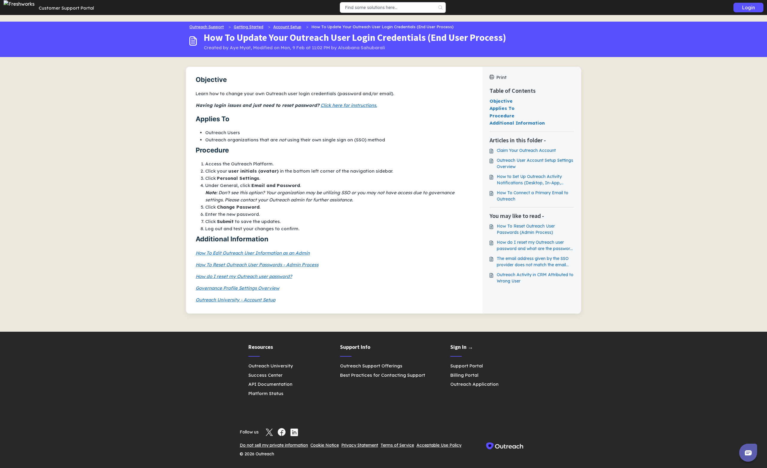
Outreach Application (474, 384)
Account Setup (287, 26)
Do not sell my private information (274, 445)
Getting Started (248, 26)
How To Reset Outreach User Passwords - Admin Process (257, 264)
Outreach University (270, 366)
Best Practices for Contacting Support (382, 375)
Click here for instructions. (349, 105)
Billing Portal (464, 375)
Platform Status (265, 393)
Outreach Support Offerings (371, 366)
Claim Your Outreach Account (526, 150)
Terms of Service (397, 445)
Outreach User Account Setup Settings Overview (535, 163)
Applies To (502, 108)
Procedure (502, 116)
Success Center (265, 375)
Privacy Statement (359, 445)
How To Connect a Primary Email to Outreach (532, 196)
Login (748, 8)
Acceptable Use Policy (438, 445)
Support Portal (466, 366)
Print (501, 77)
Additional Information (517, 123)
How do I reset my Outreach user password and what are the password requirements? (535, 246)
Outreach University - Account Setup (235, 300)
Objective (501, 101)
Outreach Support (206, 26)
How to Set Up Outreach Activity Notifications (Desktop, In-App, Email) (529, 180)
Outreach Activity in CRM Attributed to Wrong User (535, 278)
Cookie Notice (324, 445)
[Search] (440, 7)
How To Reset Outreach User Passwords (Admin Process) (526, 229)
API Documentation (270, 384)
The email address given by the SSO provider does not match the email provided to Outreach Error (533, 262)
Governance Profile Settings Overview (237, 288)
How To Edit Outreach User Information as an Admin (253, 253)
